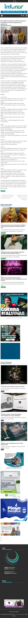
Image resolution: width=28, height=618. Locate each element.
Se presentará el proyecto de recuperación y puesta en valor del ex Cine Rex (7, 197)
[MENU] (27, 16)
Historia (2, 391)
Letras (2, 420)
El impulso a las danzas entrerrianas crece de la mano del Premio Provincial (22, 197)
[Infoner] (2, 15)
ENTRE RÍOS (3, 190)
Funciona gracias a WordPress (7, 614)
